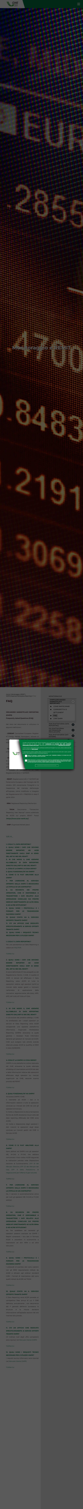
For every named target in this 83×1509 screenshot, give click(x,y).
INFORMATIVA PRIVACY (64, 745)
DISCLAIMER (35, 749)
